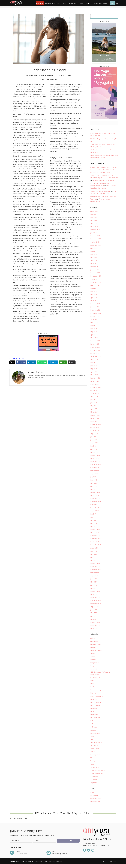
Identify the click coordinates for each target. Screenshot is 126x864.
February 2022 (95, 378)
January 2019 (94, 458)
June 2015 (93, 579)
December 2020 (95, 421)
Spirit (92, 736)
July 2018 (93, 477)
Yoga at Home (95, 767)
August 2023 (94, 322)
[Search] (117, 3)
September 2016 (95, 545)
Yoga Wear (93, 783)
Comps (92, 666)
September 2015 (95, 573)
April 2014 (93, 616)
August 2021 (94, 396)
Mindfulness (94, 715)
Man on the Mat (95, 702)
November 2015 (95, 570)
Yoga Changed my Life (97, 770)
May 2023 (93, 332)
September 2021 (95, 393)
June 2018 (93, 480)
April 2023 (93, 335)
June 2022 (93, 366)
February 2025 (95, 267)
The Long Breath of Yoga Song (100, 191)
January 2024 (94, 307)
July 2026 (93, 214)
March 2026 (94, 227)
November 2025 (95, 239)
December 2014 (95, 597)
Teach (92, 739)
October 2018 (94, 468)
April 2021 (93, 409)
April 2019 (93, 449)
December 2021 (95, 384)
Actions (92, 638)
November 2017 (95, 502)
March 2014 (94, 619)
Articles (92, 653)
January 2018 (94, 495)
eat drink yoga (95, 677)
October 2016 (94, 542)
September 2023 (95, 319)
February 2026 (95, 230)
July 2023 (93, 325)
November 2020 (95, 424)
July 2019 (93, 446)
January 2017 (94, 532)
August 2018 (94, 474)
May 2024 (93, 294)
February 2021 (95, 415)
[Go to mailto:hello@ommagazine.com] (63, 853)
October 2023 (94, 316)
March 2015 (94, 588)
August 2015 (94, 576)
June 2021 (93, 403)
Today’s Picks (94, 749)
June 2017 (93, 517)
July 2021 (93, 400)
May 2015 (93, 582)
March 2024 (94, 301)
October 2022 (94, 353)
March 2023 (94, 338)
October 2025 (94, 242)
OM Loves (93, 724)
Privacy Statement (49, 861)
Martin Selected (95, 705)
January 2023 (94, 344)
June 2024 (93, 291)
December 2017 (95, 498)
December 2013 (95, 625)
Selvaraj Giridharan (36, 372)
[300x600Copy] (104, 93)
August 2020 (94, 434)
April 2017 (93, 523)
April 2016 (93, 557)
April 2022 (93, 372)
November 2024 (95, 276)
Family (92, 681)
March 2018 (94, 489)
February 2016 (95, 563)
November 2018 (95, 464)
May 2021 (93, 406)
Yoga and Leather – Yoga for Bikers (103, 180)
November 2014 (95, 600)
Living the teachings (96, 696)
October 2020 (94, 427)
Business (93, 660)
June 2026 (93, 217)
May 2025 (93, 257)
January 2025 (94, 270)
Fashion (92, 684)
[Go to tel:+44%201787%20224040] (26, 853)
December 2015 (95, 566)
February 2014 (95, 622)
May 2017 (93, 520)
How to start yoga (96, 690)
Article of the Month (96, 650)
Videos (92, 758)
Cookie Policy (39, 861)
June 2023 (93, 328)
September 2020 (95, 430)
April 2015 (93, 585)
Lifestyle (93, 693)
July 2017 (93, 514)
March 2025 (94, 264)
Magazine (93, 699)
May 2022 (93, 369)
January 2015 (94, 594)
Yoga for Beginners (96, 773)
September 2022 (95, 356)
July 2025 (93, 251)
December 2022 (95, 347)
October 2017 (94, 505)
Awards (92, 657)
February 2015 (95, 591)
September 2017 (95, 508)
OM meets (93, 727)
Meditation (93, 708)
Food (92, 687)
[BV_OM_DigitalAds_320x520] (104, 42)
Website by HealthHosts (108, 861)
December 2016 (95, 536)
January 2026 (94, 233)
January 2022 (94, 381)
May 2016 (93, 554)
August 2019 (94, 443)
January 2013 (94, 628)
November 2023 (95, 313)
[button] (68, 841)
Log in (92, 792)
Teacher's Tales (95, 745)
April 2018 (93, 486)
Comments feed (95, 798)
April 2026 (93, 223)
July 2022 (93, 362)
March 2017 (94, 526)
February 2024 (95, 304)
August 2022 (94, 359)
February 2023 (95, 341)
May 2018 (93, 483)
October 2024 (94, 279)
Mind (92, 711)
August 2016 (94, 548)
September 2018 (95, 471)
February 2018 (95, 492)
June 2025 (93, 254)
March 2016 (94, 560)
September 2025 (95, 245)
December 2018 (95, 461)
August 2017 (94, 511)
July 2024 (93, 288)
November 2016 (95, 539)
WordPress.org (95, 802)
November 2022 (95, 350)
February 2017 (95, 529)
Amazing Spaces (95, 644)
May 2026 (93, 220)
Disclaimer (59, 861)
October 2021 (94, 390)
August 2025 (94, 248)
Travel (92, 752)
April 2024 (93, 298)
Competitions (94, 663)
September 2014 (95, 604)
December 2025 (95, 236)
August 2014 (94, 607)
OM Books (93, 721)
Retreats (93, 730)
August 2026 (94, 211)
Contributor (94, 669)
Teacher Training (96, 742)
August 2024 (94, 285)
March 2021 (94, 412)
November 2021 (95, 387)
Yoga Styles (94, 779)
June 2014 (93, 610)
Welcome (93, 761)
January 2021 (94, 418)
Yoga (92, 764)
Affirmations (94, 641)
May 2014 (93, 613)
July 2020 (93, 437)
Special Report (95, 733)
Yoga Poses (94, 776)
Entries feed (94, 795)
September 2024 (95, 282)
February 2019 (95, 455)
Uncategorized (95, 755)
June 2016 (93, 551)
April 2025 (93, 261)
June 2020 (93, 440)
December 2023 (95, 310)
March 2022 (94, 375)
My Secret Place (95, 718)
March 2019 (94, 452)
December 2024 (95, 273)
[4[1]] (48, 343)
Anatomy (93, 647)
